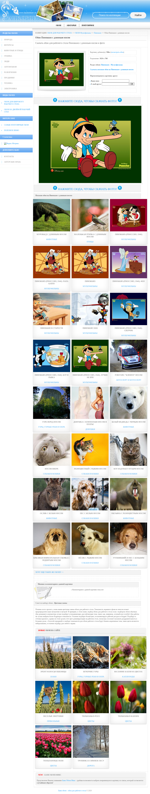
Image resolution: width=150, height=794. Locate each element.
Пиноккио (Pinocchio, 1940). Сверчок (128, 329)
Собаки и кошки (51, 474)
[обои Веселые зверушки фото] (53, 697)
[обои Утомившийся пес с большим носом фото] (128, 539)
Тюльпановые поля (53, 761)
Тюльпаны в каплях (128, 716)
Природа (8, 40)
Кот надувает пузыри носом (129, 469)
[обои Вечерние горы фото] (91, 652)
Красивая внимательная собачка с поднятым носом (51, 559)
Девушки (90, 429)
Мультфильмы (117, 65)
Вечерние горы (90, 672)
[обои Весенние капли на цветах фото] (128, 652)
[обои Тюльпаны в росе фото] (91, 697)
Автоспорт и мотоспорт (128, 380)
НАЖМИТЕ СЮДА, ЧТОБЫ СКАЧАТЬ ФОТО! (87, 101)
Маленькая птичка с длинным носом (90, 235)
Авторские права (12, 162)
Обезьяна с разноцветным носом (128, 513)
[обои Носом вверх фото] (51, 449)
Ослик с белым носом (51, 513)
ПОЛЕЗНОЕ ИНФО (11, 130)
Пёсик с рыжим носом (90, 558)
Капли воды (128, 677)
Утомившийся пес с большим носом (128, 559)
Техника (8, 83)
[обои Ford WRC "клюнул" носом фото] (128, 356)
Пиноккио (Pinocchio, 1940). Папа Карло (51, 282)
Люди (6, 61)
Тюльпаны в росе (91, 716)
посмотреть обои (117, 52)
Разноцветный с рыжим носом (90, 469)
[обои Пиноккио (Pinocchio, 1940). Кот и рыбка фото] (51, 356)
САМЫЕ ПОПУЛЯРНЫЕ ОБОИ (16, 125)
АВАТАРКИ (71, 25)
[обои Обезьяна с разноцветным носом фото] (128, 494)
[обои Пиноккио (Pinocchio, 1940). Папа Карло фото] (51, 262)
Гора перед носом (51, 422)
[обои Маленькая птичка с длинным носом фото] (90, 215)
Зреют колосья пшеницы (53, 672)
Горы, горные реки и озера (51, 427)
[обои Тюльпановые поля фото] (53, 741)
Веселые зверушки (53, 716)
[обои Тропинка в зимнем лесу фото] (91, 741)
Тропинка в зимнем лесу (91, 761)
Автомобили (10, 67)
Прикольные (53, 721)
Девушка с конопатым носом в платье (90, 423)
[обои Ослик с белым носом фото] (51, 494)
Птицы (90, 242)
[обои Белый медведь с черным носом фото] (128, 403)
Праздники (9, 78)
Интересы (8, 45)
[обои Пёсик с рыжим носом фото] (90, 539)
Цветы (91, 721)
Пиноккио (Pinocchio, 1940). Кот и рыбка (51, 376)
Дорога (90, 766)
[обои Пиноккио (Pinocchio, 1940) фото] (128, 215)
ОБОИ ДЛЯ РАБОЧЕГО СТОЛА (59, 33)
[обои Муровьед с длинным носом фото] (51, 215)
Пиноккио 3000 (90, 328)
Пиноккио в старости (51, 328)
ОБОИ (58, 25)
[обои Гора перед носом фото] (51, 403)
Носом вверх (51, 469)
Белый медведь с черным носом (128, 422)
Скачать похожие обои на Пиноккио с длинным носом (111, 69)
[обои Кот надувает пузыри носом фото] (128, 449)
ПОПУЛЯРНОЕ (88, 25)
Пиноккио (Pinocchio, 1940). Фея (128, 281)
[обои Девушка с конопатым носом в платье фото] (90, 403)
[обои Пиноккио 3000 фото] (90, 309)
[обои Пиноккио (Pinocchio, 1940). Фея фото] (128, 262)
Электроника (10, 89)
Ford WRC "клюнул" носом (128, 375)
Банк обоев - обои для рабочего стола (72, 791)
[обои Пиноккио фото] (90, 262)
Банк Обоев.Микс (68, 780)
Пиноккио (97, 33)
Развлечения (10, 72)
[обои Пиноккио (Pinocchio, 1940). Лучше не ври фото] (90, 356)
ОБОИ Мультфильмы (83, 33)
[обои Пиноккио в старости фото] (51, 309)
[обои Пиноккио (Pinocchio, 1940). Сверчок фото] (128, 309)
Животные (51, 239)
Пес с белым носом (90, 513)
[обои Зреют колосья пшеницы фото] (53, 652)
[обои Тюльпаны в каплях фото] (128, 697)
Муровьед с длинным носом (52, 234)
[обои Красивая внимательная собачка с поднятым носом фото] (51, 539)
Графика (8, 56)
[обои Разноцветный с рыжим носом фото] (90, 449)
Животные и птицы (13, 51)
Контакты (9, 157)
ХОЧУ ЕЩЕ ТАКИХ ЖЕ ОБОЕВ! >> (49, 572)
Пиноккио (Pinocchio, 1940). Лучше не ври (90, 376)
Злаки (53, 677)
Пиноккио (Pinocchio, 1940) (128, 234)
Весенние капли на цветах (128, 672)
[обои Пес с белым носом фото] (90, 494)
